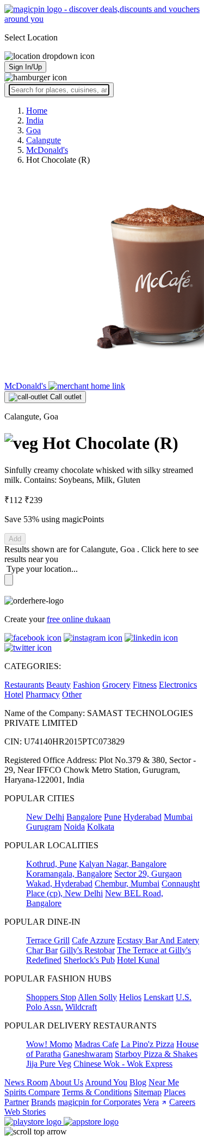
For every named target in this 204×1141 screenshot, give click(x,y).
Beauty (58, 684)
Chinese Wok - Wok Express (122, 1063)
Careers (182, 1102)
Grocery (116, 684)
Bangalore (84, 816)
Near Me (164, 1082)
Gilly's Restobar (87, 950)
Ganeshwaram (88, 1054)
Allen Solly (97, 997)
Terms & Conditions (97, 1092)
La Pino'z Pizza (147, 1044)
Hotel (13, 694)
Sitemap (148, 1092)
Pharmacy (43, 694)
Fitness (145, 684)
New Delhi (45, 816)
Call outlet (65, 397)
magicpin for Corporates (99, 1102)
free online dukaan (78, 619)
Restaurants (24, 684)
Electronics (178, 684)
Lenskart (159, 997)
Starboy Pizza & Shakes (156, 1054)
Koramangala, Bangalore (69, 873)
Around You (106, 1082)
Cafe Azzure (93, 940)
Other (72, 694)
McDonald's (26, 386)
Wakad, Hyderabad (59, 883)
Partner (16, 1102)
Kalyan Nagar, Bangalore (122, 863)
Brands (43, 1102)
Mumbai (178, 816)
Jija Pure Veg (48, 1063)
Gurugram (43, 826)
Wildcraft (81, 1007)
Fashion (86, 684)
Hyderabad (142, 816)
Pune (112, 816)
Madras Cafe (97, 1044)
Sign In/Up (25, 67)
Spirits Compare (32, 1092)
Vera (151, 1102)
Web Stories (25, 1111)
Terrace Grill (48, 940)
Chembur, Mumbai (127, 883)
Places (175, 1092)
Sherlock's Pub (89, 960)
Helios (130, 997)
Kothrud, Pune (51, 863)
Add (15, 539)
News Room (26, 1082)
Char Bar (42, 950)
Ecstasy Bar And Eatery (158, 940)
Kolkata (100, 826)
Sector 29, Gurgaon (148, 873)
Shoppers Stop (51, 997)
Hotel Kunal (138, 960)
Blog (137, 1082)
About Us (66, 1082)
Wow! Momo (49, 1044)
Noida (74, 826)
